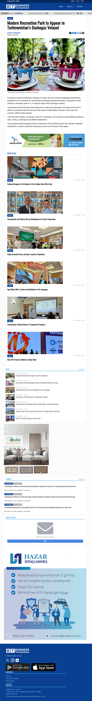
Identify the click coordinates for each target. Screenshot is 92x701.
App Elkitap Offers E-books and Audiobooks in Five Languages (27, 289)
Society (10, 18)
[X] (70, 33)
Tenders (9, 479)
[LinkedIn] (73, 33)
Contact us (9, 683)
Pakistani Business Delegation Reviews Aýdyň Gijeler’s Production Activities (37, 404)
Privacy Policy (10, 681)
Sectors (79, 7)
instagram (12, 660)
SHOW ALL (82, 369)
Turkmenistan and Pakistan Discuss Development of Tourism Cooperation (31, 219)
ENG (72, 1)
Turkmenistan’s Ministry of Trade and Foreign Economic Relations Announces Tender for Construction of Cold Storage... (40, 497)
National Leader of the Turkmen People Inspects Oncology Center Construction (38, 411)
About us (8, 676)
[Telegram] (78, 33)
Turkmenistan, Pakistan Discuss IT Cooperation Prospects (26, 324)
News (8, 369)
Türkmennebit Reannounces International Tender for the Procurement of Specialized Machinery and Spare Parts (38, 507)
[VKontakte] (75, 33)
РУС (82, 1)
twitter (8, 660)
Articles (69, 7)
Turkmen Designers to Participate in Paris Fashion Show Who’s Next (29, 184)
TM (77, 1)
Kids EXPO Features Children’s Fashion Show (21, 359)
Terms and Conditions (12, 678)
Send (45, 541)
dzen (17, 660)
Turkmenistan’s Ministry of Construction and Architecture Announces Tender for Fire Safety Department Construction (40, 486)
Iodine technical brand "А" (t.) (48, 13)
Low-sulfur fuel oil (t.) (19, 13)
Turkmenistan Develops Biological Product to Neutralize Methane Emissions (37, 383)
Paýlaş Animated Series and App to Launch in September (26, 254)
